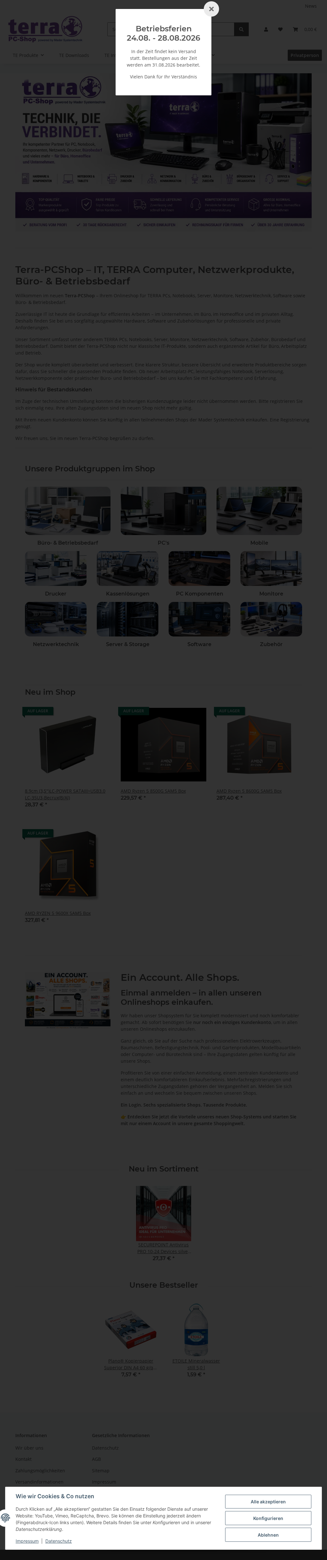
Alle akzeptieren (268, 1501)
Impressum (27, 1541)
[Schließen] (211, 9)
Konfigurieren (268, 1518)
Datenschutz (58, 1541)
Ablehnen (268, 1535)
